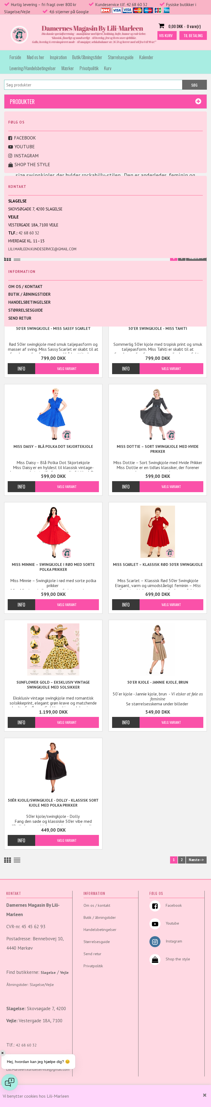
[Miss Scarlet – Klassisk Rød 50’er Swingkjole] (157, 532)
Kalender (146, 57)
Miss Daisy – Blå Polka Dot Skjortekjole (53, 446)
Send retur (19, 318)
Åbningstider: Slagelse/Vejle (30, 984)
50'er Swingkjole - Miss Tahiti (157, 328)
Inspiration (58, 57)
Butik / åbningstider (29, 294)
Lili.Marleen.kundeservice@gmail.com (42, 249)
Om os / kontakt (25, 286)
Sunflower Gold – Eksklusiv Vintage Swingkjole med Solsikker (53, 685)
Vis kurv (166, 35)
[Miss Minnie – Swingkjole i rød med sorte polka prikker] (53, 532)
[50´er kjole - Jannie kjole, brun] (157, 649)
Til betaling (193, 35)
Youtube (25, 147)
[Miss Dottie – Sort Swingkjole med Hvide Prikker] (157, 414)
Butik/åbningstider (87, 57)
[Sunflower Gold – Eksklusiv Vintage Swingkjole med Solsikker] (53, 649)
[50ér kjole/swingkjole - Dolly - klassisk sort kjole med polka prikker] (53, 767)
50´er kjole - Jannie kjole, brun (157, 682)
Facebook (25, 138)
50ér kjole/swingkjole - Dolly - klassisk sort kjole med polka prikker (53, 803)
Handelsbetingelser (29, 302)
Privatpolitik (89, 68)
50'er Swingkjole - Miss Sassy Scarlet (53, 328)
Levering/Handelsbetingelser (33, 68)
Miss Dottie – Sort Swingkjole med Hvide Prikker (158, 449)
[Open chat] (9, 1082)
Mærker (68, 68)
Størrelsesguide (121, 57)
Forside (15, 57)
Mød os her (35, 57)
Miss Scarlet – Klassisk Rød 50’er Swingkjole (158, 564)
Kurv (107, 68)
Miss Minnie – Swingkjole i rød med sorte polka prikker (53, 567)
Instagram (26, 156)
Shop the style (32, 164)
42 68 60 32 (28, 232)
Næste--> (196, 258)
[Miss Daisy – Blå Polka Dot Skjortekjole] (53, 414)
